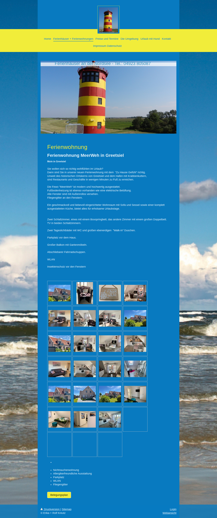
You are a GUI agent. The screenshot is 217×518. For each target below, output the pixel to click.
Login (173, 509)
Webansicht (169, 513)
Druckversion (51, 509)
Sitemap (66, 509)
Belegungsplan (59, 494)
